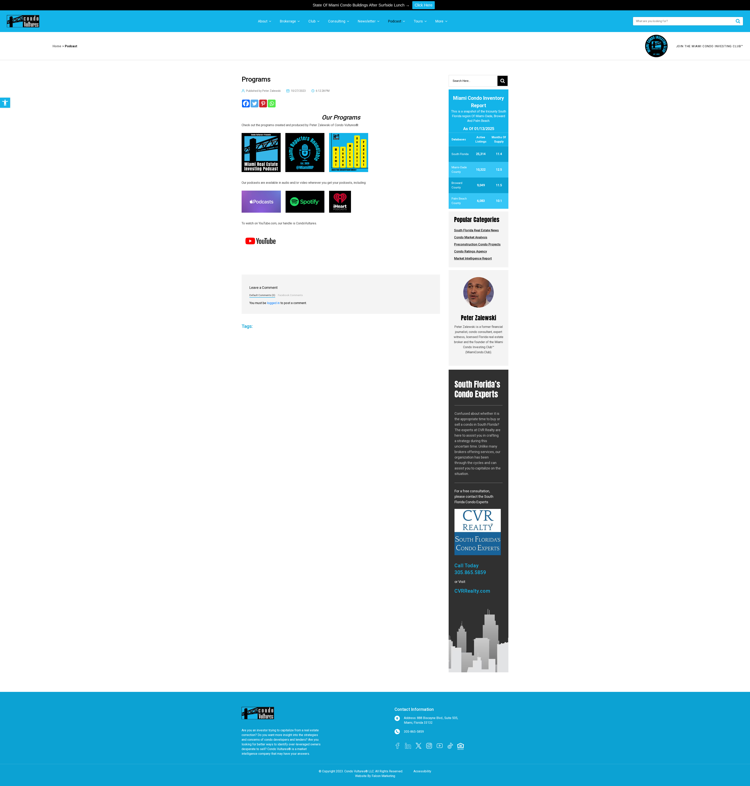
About (262, 21)
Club (312, 21)
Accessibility (422, 771)
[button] (5, 103)
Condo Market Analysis (470, 237)
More (439, 21)
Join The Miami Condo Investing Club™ (709, 46)
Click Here (423, 5)
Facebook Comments (290, 295)
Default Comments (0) (262, 295)
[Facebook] (246, 103)
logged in (273, 303)
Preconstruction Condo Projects (477, 244)
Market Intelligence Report (473, 258)
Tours (418, 21)
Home (57, 46)
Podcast (394, 21)
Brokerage (288, 21)
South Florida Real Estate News (476, 230)
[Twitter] (254, 103)
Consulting (336, 21)
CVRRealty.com (472, 591)
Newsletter (367, 21)
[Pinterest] (263, 103)
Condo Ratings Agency (470, 251)
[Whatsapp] (272, 103)
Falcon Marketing (383, 776)
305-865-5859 (414, 731)
